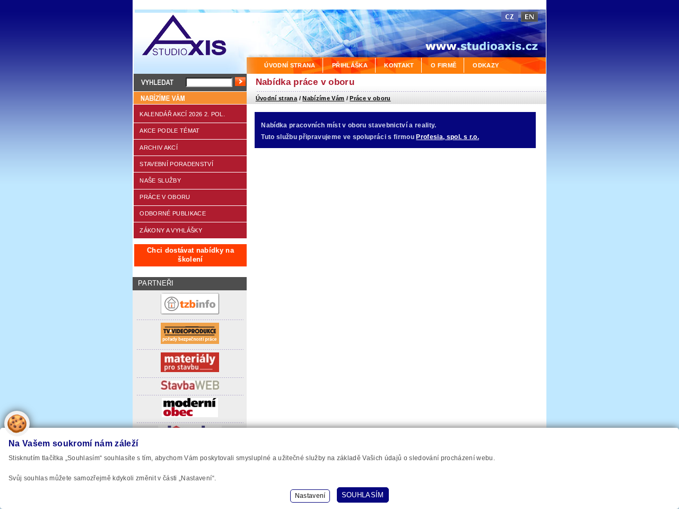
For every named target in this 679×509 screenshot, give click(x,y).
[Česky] (509, 17)
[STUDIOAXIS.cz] (190, 37)
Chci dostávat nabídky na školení (190, 254)
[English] (529, 17)
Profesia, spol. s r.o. (447, 137)
